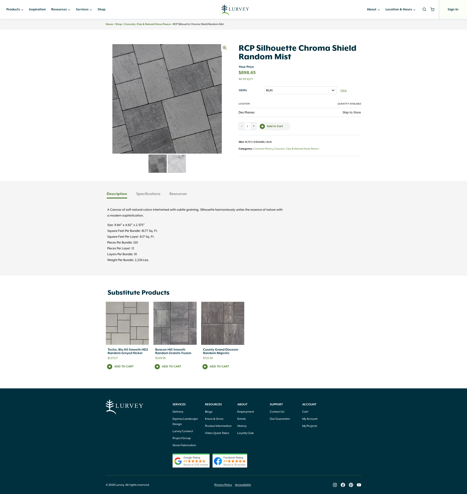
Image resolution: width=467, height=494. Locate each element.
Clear (343, 90)
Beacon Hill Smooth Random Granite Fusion (173, 351)
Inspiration (37, 9)
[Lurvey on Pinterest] (351, 485)
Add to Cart (275, 126)
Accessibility (243, 485)
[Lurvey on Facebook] (343, 485)
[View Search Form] (424, 9)
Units (243, 90)
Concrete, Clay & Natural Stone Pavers (147, 24)
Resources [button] (178, 194)
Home (109, 24)
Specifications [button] (148, 194)
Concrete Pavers (263, 148)
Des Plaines (247, 112)
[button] (224, 47)
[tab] (117, 194)
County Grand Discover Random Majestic (220, 351)
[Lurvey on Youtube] (359, 485)
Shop (101, 9)
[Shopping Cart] (433, 9)
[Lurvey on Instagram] (335, 485)
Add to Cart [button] (124, 366)
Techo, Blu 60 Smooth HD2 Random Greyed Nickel (128, 351)
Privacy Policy (223, 485)
